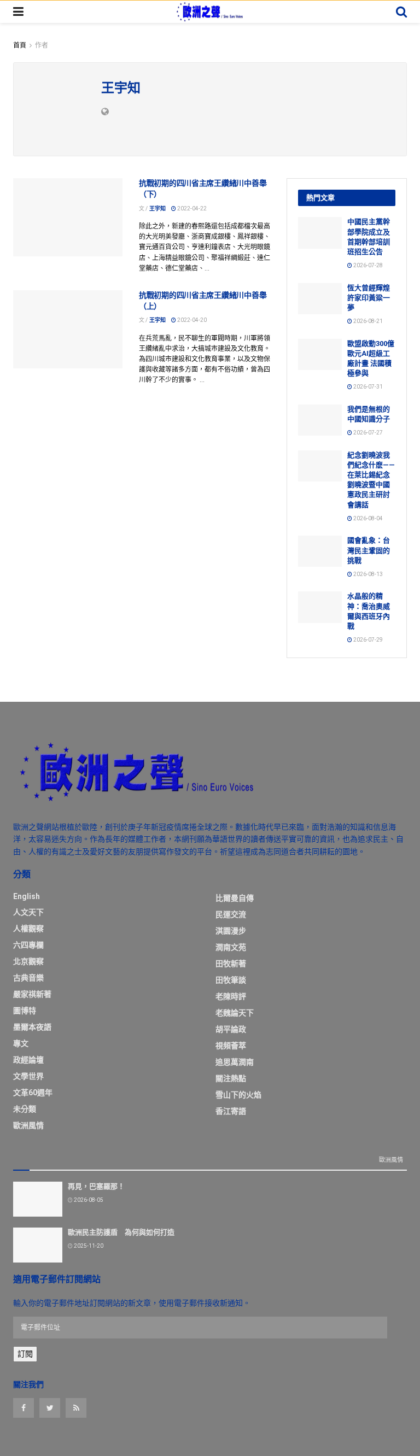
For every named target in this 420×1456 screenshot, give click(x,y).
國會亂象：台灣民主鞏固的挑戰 (368, 550)
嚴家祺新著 (32, 994)
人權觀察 (28, 928)
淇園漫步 (230, 930)
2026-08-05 (88, 1200)
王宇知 (157, 209)
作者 (41, 45)
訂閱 (25, 1353)
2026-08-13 (367, 574)
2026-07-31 (367, 387)
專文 (20, 1043)
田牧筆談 (230, 980)
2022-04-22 (191, 209)
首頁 (19, 45)
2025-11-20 (88, 1246)
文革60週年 (32, 1092)
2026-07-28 (367, 265)
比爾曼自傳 (234, 898)
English (26, 896)
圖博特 (24, 1010)
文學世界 (28, 1076)
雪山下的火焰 (238, 1094)
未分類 (24, 1109)
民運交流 (230, 914)
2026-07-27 (367, 433)
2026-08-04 (367, 518)
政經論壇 (28, 1059)
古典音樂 (28, 977)
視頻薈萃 (230, 1045)
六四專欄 (28, 945)
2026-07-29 (367, 640)
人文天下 (28, 912)
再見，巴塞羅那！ (96, 1186)
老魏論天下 (234, 1012)
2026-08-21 (367, 321)
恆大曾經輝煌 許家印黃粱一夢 (368, 298)
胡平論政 (230, 1029)
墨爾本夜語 (32, 1027)
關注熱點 (230, 1078)
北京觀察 (28, 961)
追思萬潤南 (234, 1062)
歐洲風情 (28, 1125)
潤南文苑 (230, 947)
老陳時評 (230, 996)
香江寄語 (230, 1111)
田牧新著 (230, 963)
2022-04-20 (191, 320)
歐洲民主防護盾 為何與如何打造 (121, 1232)
